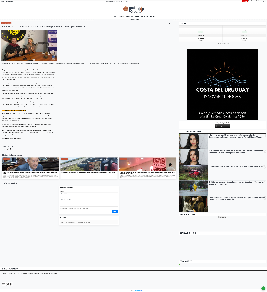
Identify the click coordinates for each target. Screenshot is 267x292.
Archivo (144, 16)
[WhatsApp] (249, 1)
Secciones (135, 16)
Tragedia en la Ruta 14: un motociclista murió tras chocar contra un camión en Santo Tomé (88, 172)
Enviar (114, 211)
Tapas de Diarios (124, 16)
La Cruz (114, 16)
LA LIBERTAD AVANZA (133, 19)
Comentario (62, 197)
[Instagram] (256, 1)
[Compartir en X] (8, 149)
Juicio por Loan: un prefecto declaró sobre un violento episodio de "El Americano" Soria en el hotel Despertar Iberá (147, 173)
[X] (252, 1)
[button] (240, 1)
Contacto (152, 16)
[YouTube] (261, 1)
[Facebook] (254, 1)
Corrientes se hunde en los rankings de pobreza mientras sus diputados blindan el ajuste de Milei (30, 173)
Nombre (62, 191)
